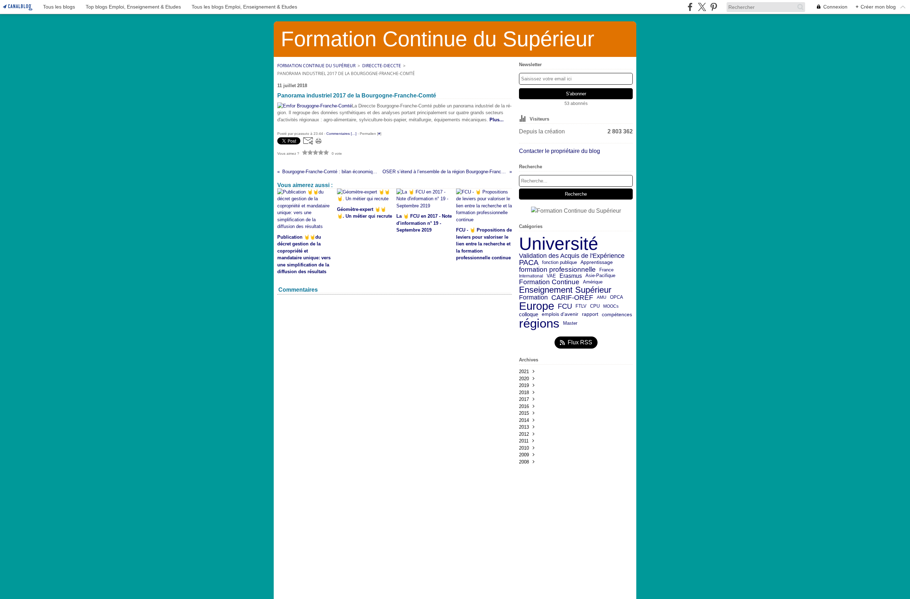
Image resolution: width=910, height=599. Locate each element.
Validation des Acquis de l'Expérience (572, 256)
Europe (536, 306)
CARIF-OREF (572, 297)
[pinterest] (713, 7)
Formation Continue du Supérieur (316, 66)
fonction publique (559, 262)
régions (539, 323)
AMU (601, 297)
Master (570, 323)
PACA (529, 262)
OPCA (616, 297)
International (531, 276)
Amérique (593, 282)
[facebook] (690, 7)
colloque (528, 314)
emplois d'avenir (560, 314)
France (606, 269)
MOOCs (611, 306)
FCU (565, 306)
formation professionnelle (557, 269)
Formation (533, 298)
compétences (617, 314)
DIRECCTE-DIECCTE (381, 66)
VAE (551, 276)
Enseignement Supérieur (565, 290)
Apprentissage (596, 262)
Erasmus (571, 276)
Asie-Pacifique (600, 276)
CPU (595, 306)
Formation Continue (549, 282)
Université (558, 244)
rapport (590, 314)
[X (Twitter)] (701, 7)
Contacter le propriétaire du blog (559, 151)
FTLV (581, 306)
